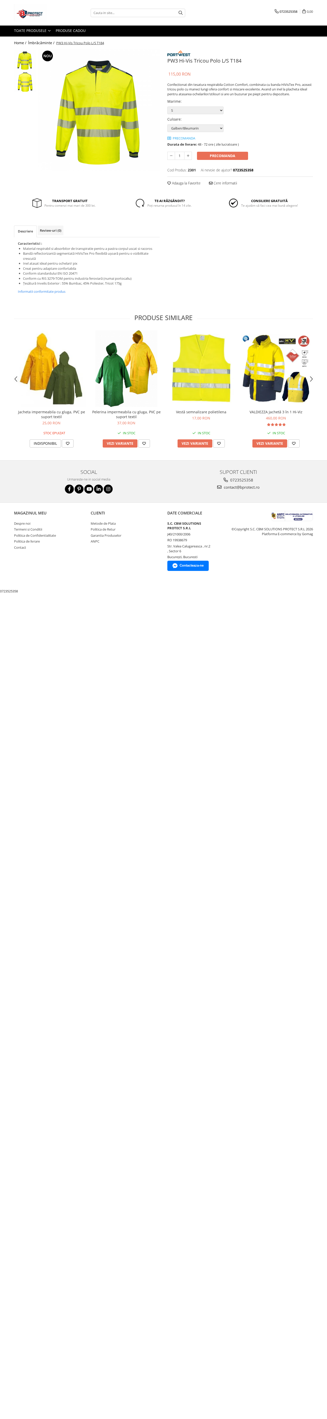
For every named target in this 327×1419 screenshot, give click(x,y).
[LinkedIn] (98, 489)
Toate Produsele (31, 30)
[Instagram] (108, 489)
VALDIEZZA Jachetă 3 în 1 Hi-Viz (276, 411)
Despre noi (22, 523)
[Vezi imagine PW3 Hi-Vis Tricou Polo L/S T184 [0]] (25, 60)
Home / (20, 42)
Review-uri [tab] (50, 230)
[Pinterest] (79, 489)
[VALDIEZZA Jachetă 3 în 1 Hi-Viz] (276, 368)
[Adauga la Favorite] (68, 443)
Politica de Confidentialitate (35, 535)
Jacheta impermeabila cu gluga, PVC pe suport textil (51, 414)
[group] (99, 110)
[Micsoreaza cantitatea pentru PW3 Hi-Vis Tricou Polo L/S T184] (171, 156)
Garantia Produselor (106, 535)
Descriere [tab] (25, 231)
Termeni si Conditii (28, 529)
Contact (20, 547)
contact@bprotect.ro (241, 487)
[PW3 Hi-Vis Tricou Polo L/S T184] (99, 110)
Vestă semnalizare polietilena (201, 411)
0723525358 (241, 480)
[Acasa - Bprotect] (39, 13)
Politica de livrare (27, 541)
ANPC (95, 541)
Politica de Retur (103, 529)
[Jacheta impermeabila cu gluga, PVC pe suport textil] (51, 368)
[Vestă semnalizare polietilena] (201, 368)
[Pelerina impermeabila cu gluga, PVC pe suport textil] (126, 368)
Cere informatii (225, 183)
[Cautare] (180, 13)
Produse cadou (71, 30)
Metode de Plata (103, 523)
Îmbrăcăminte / (41, 42)
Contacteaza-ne (192, 565)
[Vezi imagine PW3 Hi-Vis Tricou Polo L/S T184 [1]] (25, 81)
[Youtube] (88, 489)
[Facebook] (69, 489)
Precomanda (222, 155)
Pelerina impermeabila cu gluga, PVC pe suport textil (126, 414)
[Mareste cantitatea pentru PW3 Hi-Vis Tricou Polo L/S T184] (188, 156)
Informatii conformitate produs (41, 291)
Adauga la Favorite (186, 183)
